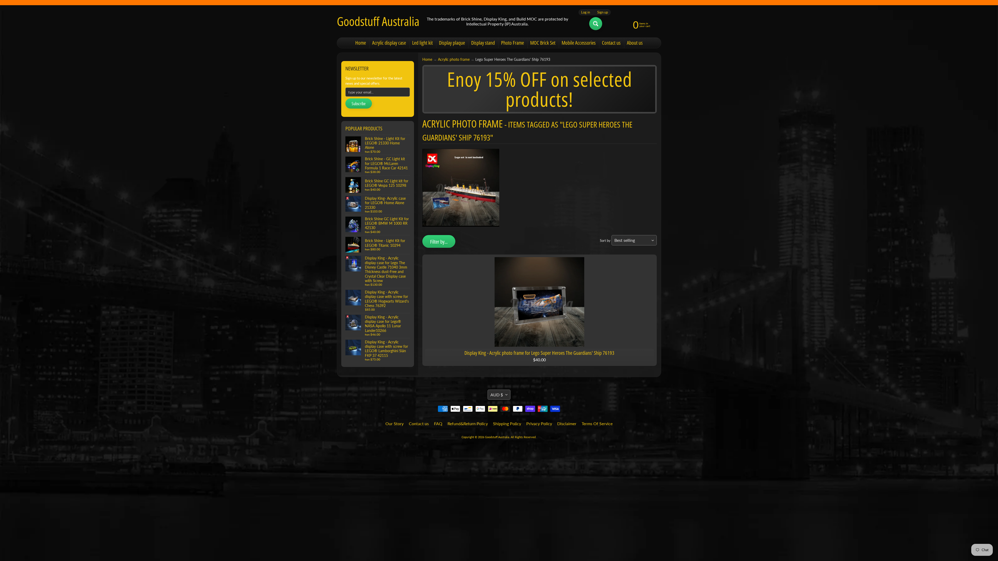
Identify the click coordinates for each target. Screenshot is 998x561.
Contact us (611, 42)
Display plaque (452, 42)
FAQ (438, 423)
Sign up (602, 12)
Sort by (605, 240)
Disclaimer (566, 423)
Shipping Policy (507, 423)
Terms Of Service (597, 423)
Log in (585, 12)
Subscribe (359, 103)
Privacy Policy (539, 423)
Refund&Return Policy (468, 423)
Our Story (394, 423)
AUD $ (496, 394)
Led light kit (422, 42)
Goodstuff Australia (378, 21)
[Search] (595, 23)
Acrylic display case (389, 42)
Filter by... (439, 241)
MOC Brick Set (542, 42)
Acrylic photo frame (454, 59)
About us (635, 42)
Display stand (483, 42)
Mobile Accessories (579, 42)
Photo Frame (512, 42)
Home (360, 42)
